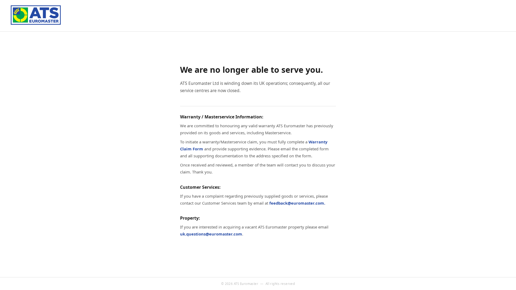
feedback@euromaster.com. (297, 203)
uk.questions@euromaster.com (211, 234)
